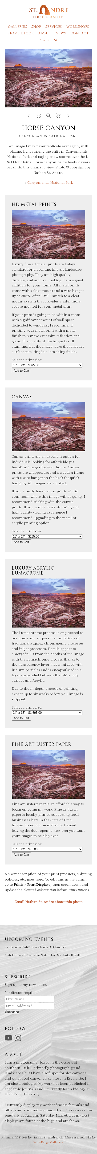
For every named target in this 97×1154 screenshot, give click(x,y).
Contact (79, 33)
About (44, 33)
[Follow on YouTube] (9, 1038)
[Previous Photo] (28, 117)
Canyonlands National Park (50, 182)
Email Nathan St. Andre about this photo (49, 902)
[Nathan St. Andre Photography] (48, 16)
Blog (44, 40)
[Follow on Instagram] (19, 1038)
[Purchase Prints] (58, 117)
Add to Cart (21, 370)
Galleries (17, 26)
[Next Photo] (68, 117)
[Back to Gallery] (38, 117)
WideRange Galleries (48, 1142)
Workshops (77, 26)
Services (53, 26)
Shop (36, 26)
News (61, 33)
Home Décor (21, 33)
